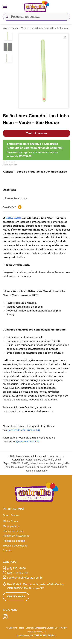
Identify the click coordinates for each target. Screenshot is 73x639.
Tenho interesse (36, 133)
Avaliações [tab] (11, 207)
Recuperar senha (13, 531)
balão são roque (26, 467)
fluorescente (41, 470)
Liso (44, 459)
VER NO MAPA (16, 596)
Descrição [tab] (9, 189)
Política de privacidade (16, 535)
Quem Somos (11, 515)
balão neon (56, 463)
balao (33, 463)
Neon (50, 459)
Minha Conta (10, 521)
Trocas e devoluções (15, 545)
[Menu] (8, 6)
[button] (65, 37)
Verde (24, 28)
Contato (7, 550)
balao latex (43, 463)
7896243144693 (19, 463)
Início (5, 28)
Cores (15, 28)
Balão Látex (13, 217)
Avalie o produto (10, 165)
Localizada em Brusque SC (24, 429)
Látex (37, 459)
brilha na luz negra (47, 467)
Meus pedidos (11, 526)
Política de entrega (14, 540)
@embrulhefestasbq (27, 441)
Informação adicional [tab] (15, 198)
